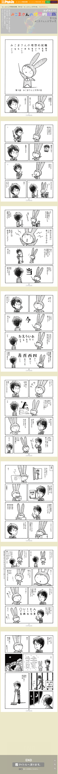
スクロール (54, 2)
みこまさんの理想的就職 (21, 2)
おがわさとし (5, 5)
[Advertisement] (29, 727)
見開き (47, 2)
